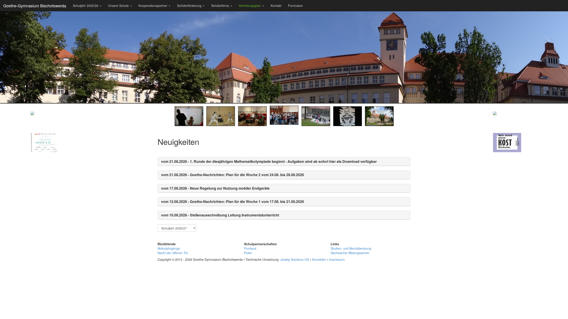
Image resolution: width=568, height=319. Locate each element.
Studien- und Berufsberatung (351, 248)
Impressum (337, 259)
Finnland (250, 248)
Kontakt (276, 5)
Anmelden (319, 259)
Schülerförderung (189, 5)
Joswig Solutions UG (294, 259)
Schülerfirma (220, 5)
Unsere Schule (119, 5)
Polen (248, 253)
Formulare (295, 5)
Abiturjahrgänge (169, 248)
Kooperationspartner (153, 5)
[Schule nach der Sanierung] (379, 115)
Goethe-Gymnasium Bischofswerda (34, 5)
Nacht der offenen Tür (173, 253)
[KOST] (515, 188)
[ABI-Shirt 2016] (347, 115)
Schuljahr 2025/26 (86, 5)
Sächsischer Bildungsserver (350, 253)
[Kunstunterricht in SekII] (315, 115)
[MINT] (53, 188)
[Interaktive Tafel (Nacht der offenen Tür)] (189, 115)
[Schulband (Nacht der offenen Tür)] (252, 115)
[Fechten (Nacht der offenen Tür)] (220, 115)
